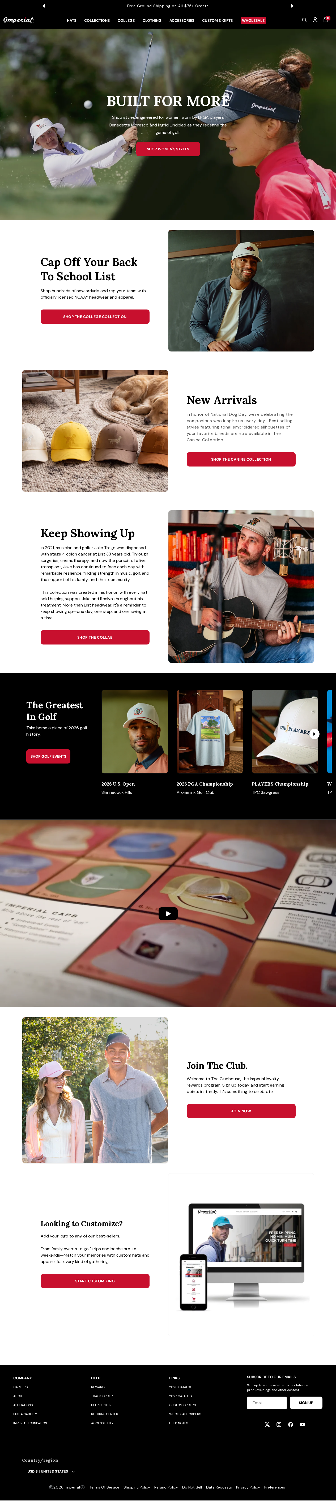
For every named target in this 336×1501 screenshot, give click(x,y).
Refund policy (166, 1487)
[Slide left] (115, 734)
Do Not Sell (192, 1487)
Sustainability (25, 1414)
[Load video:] (168, 913)
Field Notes (178, 1423)
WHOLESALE (253, 20)
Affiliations (23, 1405)
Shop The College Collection (95, 316)
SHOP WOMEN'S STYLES (168, 149)
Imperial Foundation (30, 1423)
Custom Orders (182, 1405)
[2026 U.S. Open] (134, 732)
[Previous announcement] (44, 6)
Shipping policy (137, 1487)
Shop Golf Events (48, 756)
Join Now (241, 1111)
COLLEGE (126, 20)
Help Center (101, 1405)
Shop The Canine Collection (241, 459)
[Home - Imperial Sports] (18, 20)
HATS (71, 20)
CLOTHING (152, 20)
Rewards (98, 1387)
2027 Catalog (180, 1396)
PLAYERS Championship (280, 784)
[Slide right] (314, 734)
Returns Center (104, 1414)
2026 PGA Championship (205, 784)
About (18, 1396)
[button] (305, 20)
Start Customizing (95, 1281)
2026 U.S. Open (118, 784)
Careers (20, 1387)
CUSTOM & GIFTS (217, 20)
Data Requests (219, 1487)
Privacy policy (248, 1487)
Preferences (274, 1487)
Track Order (102, 1396)
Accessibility (102, 1423)
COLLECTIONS (97, 20)
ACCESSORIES (181, 20)
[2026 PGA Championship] (210, 732)
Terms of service (104, 1487)
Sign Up (306, 1402)
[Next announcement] (292, 6)
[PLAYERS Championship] (285, 732)
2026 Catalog (181, 1387)
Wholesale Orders (185, 1414)
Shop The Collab (95, 637)
